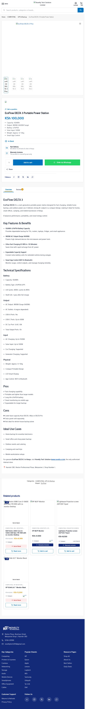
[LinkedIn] (28, 177)
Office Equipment (8, 684)
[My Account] (75, 4)
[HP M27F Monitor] (42, 512)
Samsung (28, 677)
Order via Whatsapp (64, 162)
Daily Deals (68, 666)
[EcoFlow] (9, 104)
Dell (26, 687)
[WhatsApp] (32, 177)
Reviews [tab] (19, 189)
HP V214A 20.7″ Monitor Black (16, 587)
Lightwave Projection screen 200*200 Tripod (68, 532)
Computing (5, 656)
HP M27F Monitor (38, 531)
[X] (23, 177)
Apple (27, 663)
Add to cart (28, 162)
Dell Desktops (18, 528)
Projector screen (73, 528)
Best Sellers (68, 663)
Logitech (28, 670)
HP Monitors (18, 585)
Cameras (5, 663)
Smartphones (6, 680)
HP (26, 656)
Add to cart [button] (44, 551)
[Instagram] (18, 177)
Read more (17, 551)
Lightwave (76, 541)
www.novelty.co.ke (58, 459)
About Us (67, 659)
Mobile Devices (7, 677)
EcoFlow (43, 483)
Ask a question (12, 109)
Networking (6, 666)
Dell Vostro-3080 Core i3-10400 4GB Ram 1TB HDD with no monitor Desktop (16, 533)
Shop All (67, 656)
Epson (27, 659)
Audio (4, 673)
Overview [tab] (8, 189)
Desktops (43, 528)
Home (3, 17)
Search (81, 10)
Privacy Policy (7, 702)
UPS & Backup (22, 17)
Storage (4, 670)
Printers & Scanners (9, 659)
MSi (26, 673)
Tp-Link (27, 684)
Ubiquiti (27, 680)
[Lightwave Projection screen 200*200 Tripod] (69, 512)
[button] (81, 4)
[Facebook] (14, 177)
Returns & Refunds (8, 698)
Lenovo (27, 666)
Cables (4, 687)
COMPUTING (11, 17)
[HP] (51, 541)
